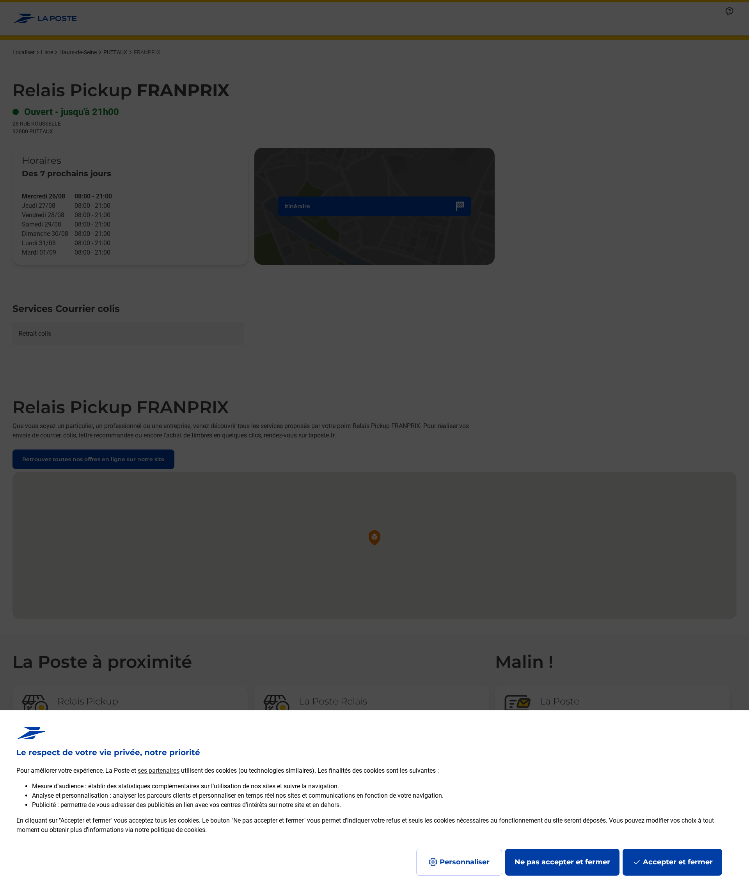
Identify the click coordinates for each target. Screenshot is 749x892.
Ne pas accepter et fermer (562, 862)
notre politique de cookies (170, 830)
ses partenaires (158, 770)
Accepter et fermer (678, 862)
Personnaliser (465, 862)
